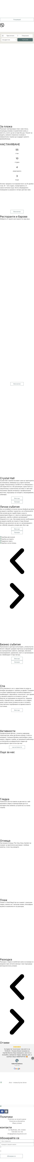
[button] (17, 561)
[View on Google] (17, 1060)
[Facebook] (2, 1111)
